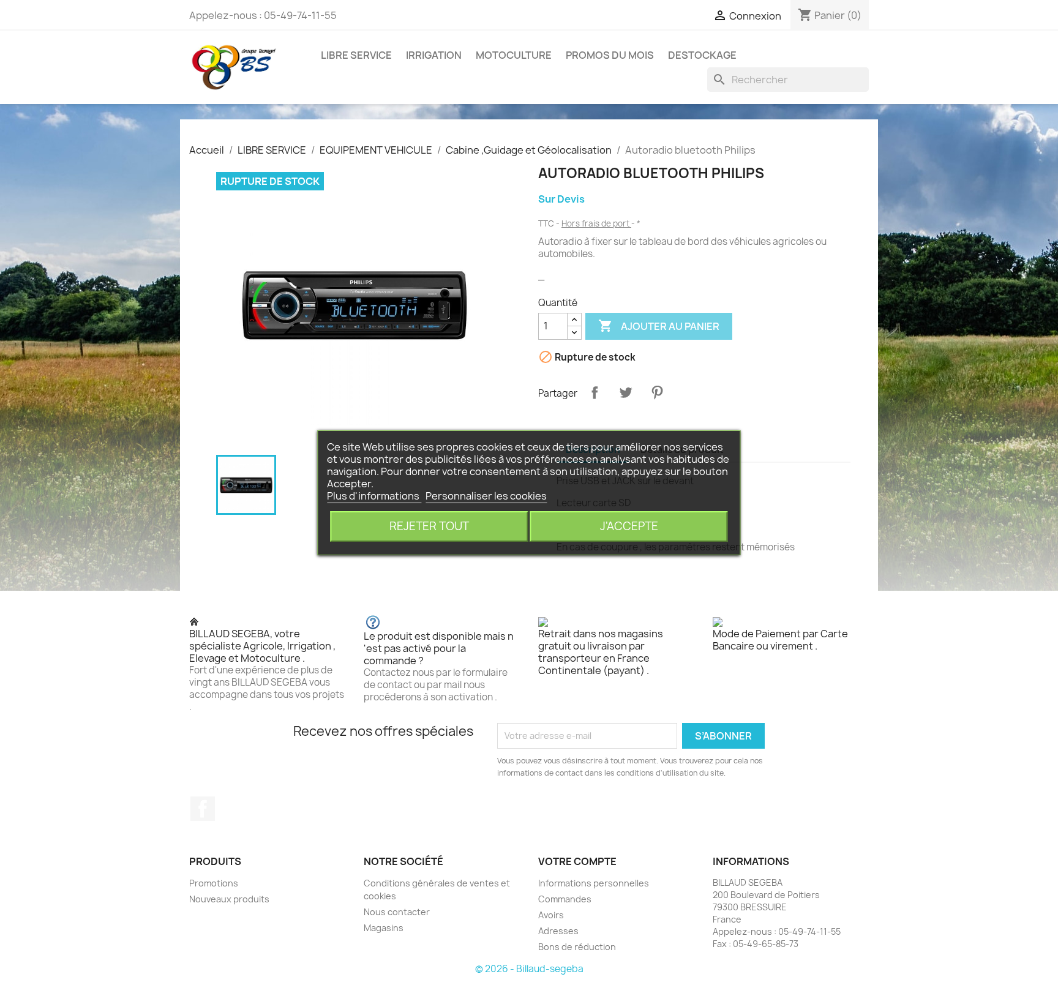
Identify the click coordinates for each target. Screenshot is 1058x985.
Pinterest (657, 392)
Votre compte (577, 861)
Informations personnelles (593, 883)
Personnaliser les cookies (486, 496)
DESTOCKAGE (702, 55)
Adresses (558, 931)
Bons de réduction (577, 947)
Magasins (383, 928)
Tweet (625, 392)
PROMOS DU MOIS (610, 55)
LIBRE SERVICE (356, 55)
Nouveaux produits (229, 899)
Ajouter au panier (658, 325)
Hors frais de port (596, 223)
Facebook (202, 808)
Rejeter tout (429, 526)
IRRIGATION (434, 55)
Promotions (213, 883)
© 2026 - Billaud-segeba (529, 968)
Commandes (564, 899)
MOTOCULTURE (514, 55)
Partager (594, 392)
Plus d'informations (374, 496)
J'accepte (629, 526)
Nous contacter (397, 912)
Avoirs (551, 915)
